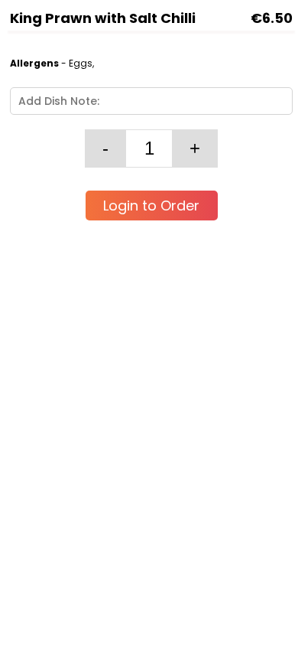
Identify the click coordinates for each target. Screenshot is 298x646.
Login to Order (151, 205)
